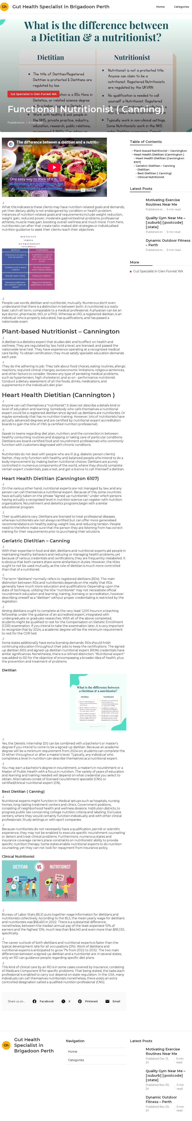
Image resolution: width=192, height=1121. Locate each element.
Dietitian (143, 169)
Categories (181, 6)
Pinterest (91, 1001)
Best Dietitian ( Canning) (155, 173)
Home (160, 6)
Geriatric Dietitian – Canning (155, 166)
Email (116, 1001)
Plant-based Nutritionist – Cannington (160, 150)
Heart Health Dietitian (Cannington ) (159, 154)
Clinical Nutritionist (151, 177)
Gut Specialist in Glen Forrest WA (33, 94)
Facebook (47, 1001)
